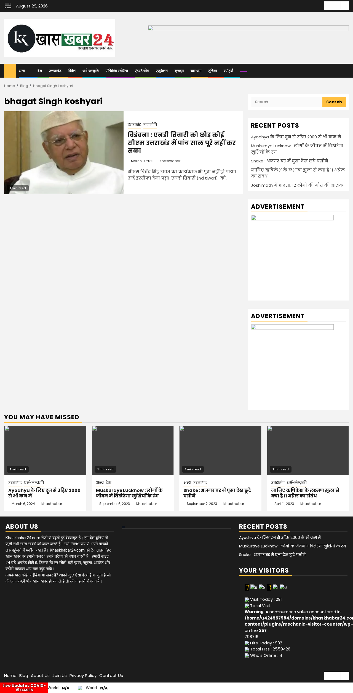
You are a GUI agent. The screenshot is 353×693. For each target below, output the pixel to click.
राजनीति (150, 124)
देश (40, 70)
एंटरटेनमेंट (142, 70)
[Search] (344, 70)
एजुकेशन (162, 70)
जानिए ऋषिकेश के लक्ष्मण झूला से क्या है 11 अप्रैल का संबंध (305, 493)
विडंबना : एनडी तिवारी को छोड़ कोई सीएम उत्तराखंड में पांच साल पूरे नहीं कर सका (182, 143)
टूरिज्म (212, 70)
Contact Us (111, 675)
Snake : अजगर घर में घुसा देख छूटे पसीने (289, 161)
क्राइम (179, 70)
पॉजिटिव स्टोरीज (117, 70)
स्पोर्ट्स (228, 70)
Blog (23, 675)
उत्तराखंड (55, 70)
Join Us (59, 675)
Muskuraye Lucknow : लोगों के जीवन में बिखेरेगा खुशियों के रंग (129, 493)
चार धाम (196, 70)
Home (10, 675)
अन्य (22, 70)
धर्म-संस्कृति (90, 70)
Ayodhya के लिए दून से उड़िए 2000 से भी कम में (296, 137)
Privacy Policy (83, 675)
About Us (40, 675)
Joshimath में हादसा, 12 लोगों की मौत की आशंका (298, 185)
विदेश (72, 70)
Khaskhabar (170, 161)
